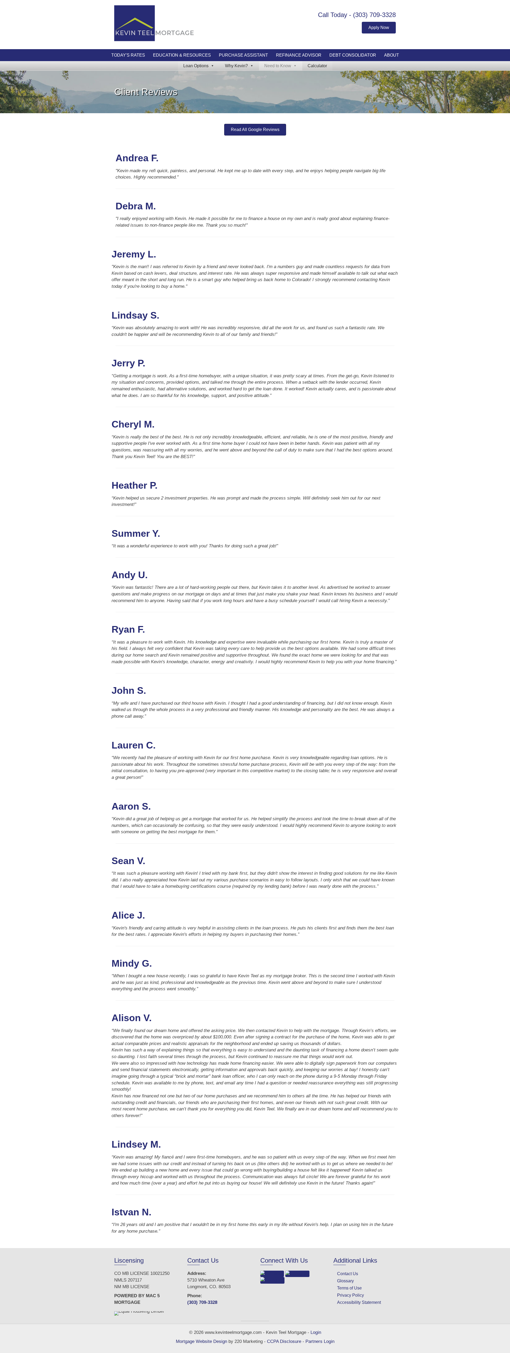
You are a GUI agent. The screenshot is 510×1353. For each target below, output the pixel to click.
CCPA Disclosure (284, 1341)
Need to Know (277, 66)
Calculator (317, 66)
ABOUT (391, 55)
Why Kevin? (236, 66)
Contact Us (347, 1273)
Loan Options (196, 66)
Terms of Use (349, 1288)
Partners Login (319, 1341)
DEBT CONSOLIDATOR (352, 55)
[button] (379, 27)
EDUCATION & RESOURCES (182, 55)
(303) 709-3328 (374, 14)
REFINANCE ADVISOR (298, 55)
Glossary (345, 1281)
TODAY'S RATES (128, 55)
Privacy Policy (350, 1295)
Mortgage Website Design (201, 1341)
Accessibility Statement (359, 1302)
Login (316, 1332)
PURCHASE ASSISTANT (243, 55)
